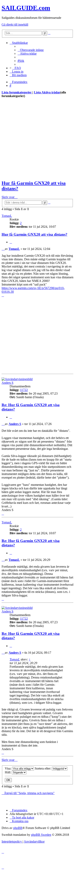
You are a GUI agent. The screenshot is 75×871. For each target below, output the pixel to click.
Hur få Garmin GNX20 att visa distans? (34, 234)
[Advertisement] (37, 138)
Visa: (8, 768)
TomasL (7, 215)
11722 (24, 390)
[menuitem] (31, 50)
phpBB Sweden (41, 834)
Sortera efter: (43, 768)
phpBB (17, 828)
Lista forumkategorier (17, 92)
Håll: (8, 772)
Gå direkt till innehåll (15, 24)
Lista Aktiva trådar (47, 92)
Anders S (7, 382)
